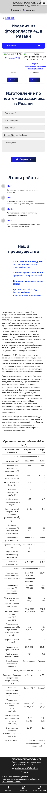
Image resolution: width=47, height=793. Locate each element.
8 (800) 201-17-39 (24, 764)
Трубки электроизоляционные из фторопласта (35, 66)
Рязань (17, 10)
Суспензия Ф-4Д (12, 58)
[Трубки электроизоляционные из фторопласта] (35, 57)
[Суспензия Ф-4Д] (13, 54)
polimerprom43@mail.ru (26, 768)
